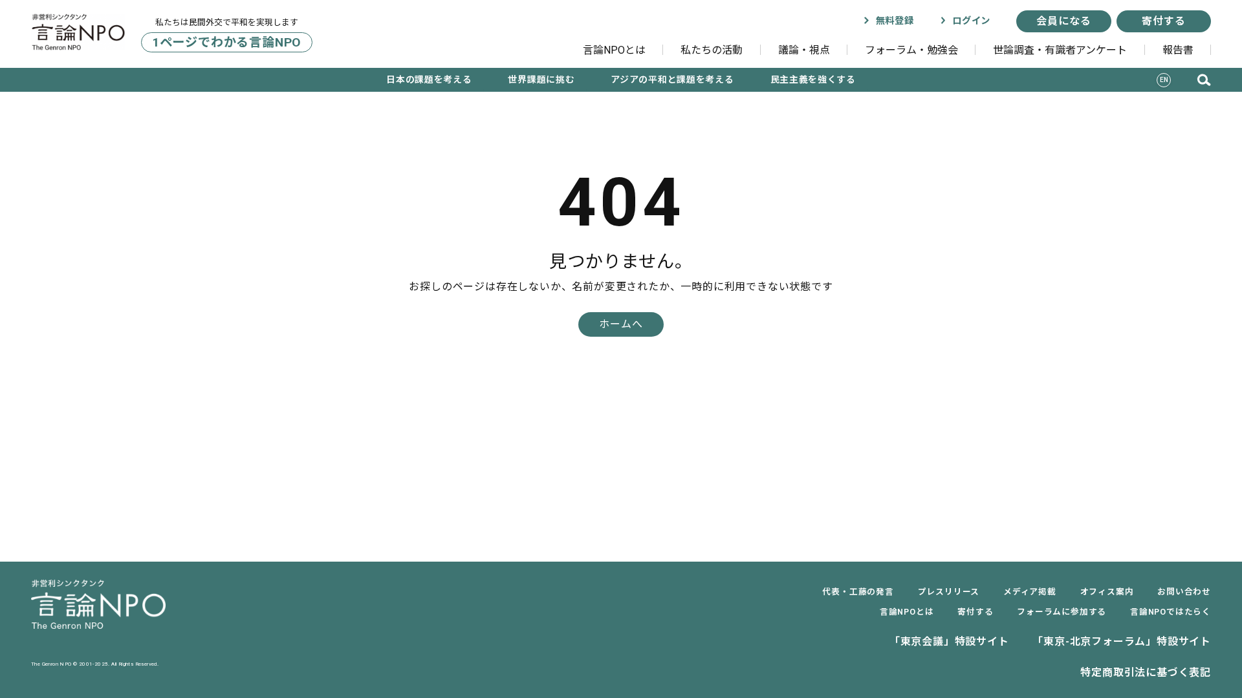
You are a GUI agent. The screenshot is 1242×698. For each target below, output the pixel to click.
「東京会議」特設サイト (949, 641)
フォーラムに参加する (1061, 612)
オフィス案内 (1107, 592)
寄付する (1163, 21)
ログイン (969, 21)
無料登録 (893, 21)
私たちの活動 (712, 50)
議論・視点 (804, 50)
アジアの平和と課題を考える (672, 79)
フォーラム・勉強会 (911, 50)
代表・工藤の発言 (857, 592)
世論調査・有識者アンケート (1060, 50)
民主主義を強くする (813, 79)
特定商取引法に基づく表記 (1145, 672)
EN (1164, 79)
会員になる (1063, 21)
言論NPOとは (614, 50)
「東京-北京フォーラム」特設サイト (1121, 641)
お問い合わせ (1184, 592)
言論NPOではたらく (1170, 612)
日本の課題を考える (429, 79)
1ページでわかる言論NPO (226, 42)
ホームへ (620, 324)
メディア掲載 (1029, 592)
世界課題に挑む (541, 79)
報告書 (1177, 50)
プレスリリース (949, 592)
